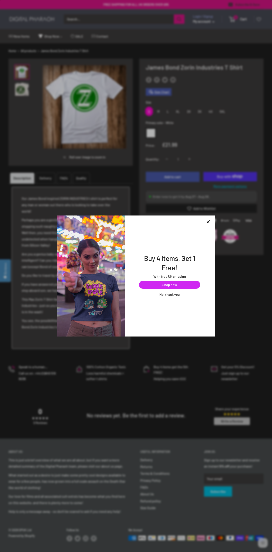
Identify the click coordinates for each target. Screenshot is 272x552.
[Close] (208, 222)
